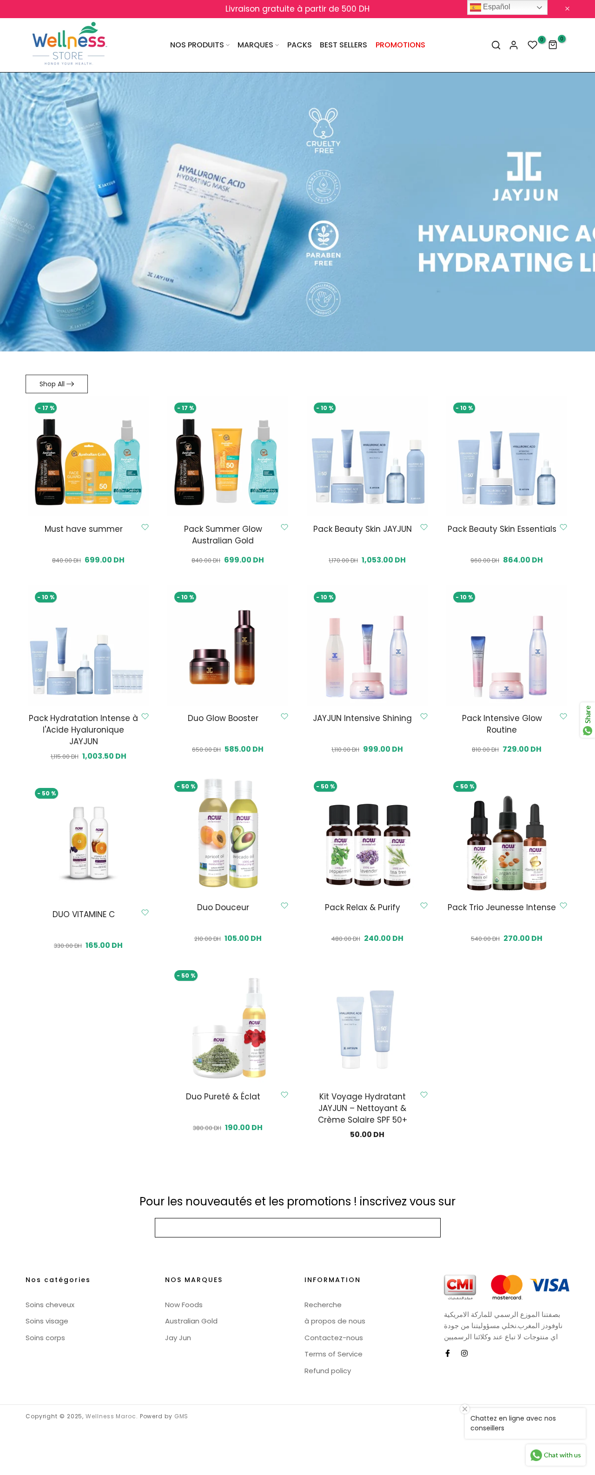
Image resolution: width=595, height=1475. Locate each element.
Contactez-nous (333, 1338)
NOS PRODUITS (197, 45)
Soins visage (47, 1321)
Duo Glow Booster (223, 718)
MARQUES (255, 45)
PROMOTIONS (400, 45)
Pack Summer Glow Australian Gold (223, 534)
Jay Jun (178, 1338)
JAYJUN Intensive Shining (362, 718)
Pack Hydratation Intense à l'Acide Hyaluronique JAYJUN (83, 730)
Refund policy (327, 1371)
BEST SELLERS (343, 45)
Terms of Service (333, 1354)
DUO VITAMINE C (84, 914)
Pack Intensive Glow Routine (502, 724)
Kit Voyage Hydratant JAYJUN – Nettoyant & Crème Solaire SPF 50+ (362, 1108)
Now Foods (184, 1305)
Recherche (323, 1305)
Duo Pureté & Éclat (223, 1096)
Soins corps (45, 1338)
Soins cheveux (50, 1305)
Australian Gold (191, 1321)
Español (495, 7)
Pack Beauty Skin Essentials (502, 529)
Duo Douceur (223, 907)
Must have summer (84, 529)
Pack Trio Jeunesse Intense (502, 907)
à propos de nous (334, 1321)
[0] (533, 45)
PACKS (299, 45)
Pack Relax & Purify (362, 907)
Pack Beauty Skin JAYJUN (362, 529)
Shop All (52, 384)
